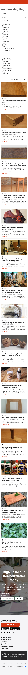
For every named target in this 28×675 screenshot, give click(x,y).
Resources (4, 645)
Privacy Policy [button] (8, 665)
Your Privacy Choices (18, 666)
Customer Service (7, 647)
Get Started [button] (10, 624)
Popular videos (6, 639)
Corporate (4, 648)
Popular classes (6, 638)
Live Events (4, 643)
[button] (25, 17)
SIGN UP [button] (19, 598)
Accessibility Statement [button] (7, 666)
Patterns (4, 641)
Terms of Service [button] (20, 664)
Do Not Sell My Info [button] (17, 665)
